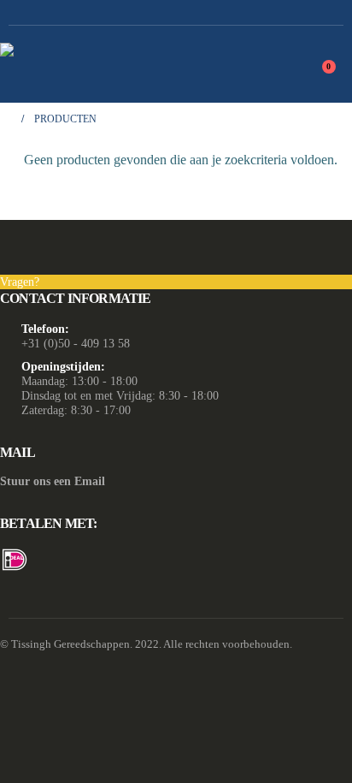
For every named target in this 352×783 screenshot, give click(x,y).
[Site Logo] (107, 64)
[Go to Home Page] (5, 119)
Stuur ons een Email (52, 481)
